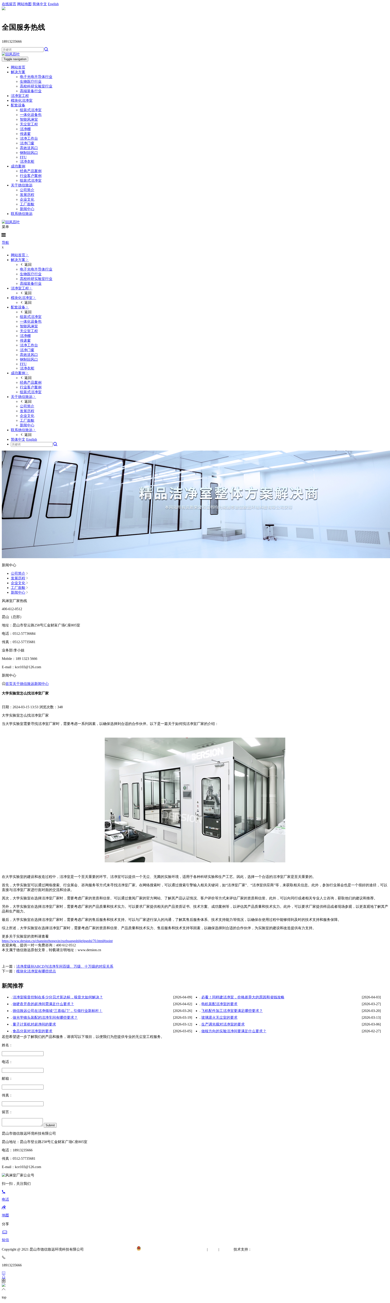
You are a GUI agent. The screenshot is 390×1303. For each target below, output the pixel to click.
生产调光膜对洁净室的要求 (223, 1024)
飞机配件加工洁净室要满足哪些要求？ (232, 1011)
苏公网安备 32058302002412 (163, 1249)
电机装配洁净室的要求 (219, 1004)
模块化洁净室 (21, 100)
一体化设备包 (31, 115)
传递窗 (25, 134)
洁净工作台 (29, 138)
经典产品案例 (31, 171)
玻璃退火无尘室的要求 (219, 1017)
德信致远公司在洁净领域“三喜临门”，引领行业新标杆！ (57, 1011)
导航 (5, 243)
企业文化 (27, 199)
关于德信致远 (21, 185)
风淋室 (224, 1249)
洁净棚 (25, 129)
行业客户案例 (31, 176)
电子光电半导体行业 (36, 77)
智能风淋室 (29, 119)
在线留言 (9, 4)
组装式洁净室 (31, 110)
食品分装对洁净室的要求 (32, 1031)
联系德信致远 (21, 214)
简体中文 (39, 4)
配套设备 (18, 105)
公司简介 (27, 190)
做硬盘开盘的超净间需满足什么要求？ (43, 1004)
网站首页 (18, 67)
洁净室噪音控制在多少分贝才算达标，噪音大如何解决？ (58, 997)
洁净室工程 (20, 96)
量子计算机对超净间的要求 (34, 1024)
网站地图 (24, 4)
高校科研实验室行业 (36, 86)
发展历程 (27, 195)
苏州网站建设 (262, 1249)
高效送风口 (29, 148)
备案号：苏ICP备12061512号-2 (112, 1249)
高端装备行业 (31, 91)
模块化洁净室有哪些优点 (36, 971)
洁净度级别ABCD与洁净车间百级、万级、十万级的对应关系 (64, 966)
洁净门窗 (27, 143)
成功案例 (18, 166)
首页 (9, 684)
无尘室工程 (29, 124)
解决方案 (18, 72)
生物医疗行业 (31, 81)
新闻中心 (27, 209)
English (53, 4)
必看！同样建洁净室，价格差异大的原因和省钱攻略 (242, 997)
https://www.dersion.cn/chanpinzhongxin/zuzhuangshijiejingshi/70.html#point (57, 941)
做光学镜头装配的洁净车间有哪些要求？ (45, 1017)
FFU (23, 157)
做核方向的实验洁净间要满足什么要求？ (233, 1031)
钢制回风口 (29, 153)
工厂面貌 (27, 204)
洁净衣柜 (27, 161)
